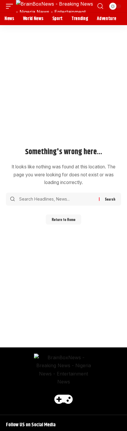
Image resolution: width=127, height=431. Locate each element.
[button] (11, 6)
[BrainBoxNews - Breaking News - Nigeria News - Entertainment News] (56, 6)
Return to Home (63, 219)
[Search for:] (57, 199)
